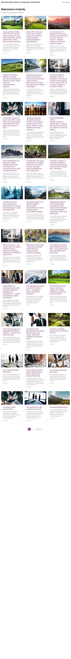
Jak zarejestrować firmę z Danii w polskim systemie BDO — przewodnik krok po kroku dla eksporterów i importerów (59, 249)
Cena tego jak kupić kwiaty (59, 407)
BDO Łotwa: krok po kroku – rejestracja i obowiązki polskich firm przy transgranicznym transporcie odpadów (35, 249)
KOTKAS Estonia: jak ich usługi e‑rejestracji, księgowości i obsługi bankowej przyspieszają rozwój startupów (58, 290)
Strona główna (66, 2)
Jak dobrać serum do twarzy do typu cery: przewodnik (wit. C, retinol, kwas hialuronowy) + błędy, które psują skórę (12, 206)
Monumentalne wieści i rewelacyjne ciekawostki (20, 2)
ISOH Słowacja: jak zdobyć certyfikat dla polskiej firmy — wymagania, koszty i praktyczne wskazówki (35, 290)
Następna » (39, 429)
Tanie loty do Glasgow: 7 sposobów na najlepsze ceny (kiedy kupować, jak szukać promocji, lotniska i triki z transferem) (58, 164)
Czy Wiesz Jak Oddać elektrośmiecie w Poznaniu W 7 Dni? (59, 331)
